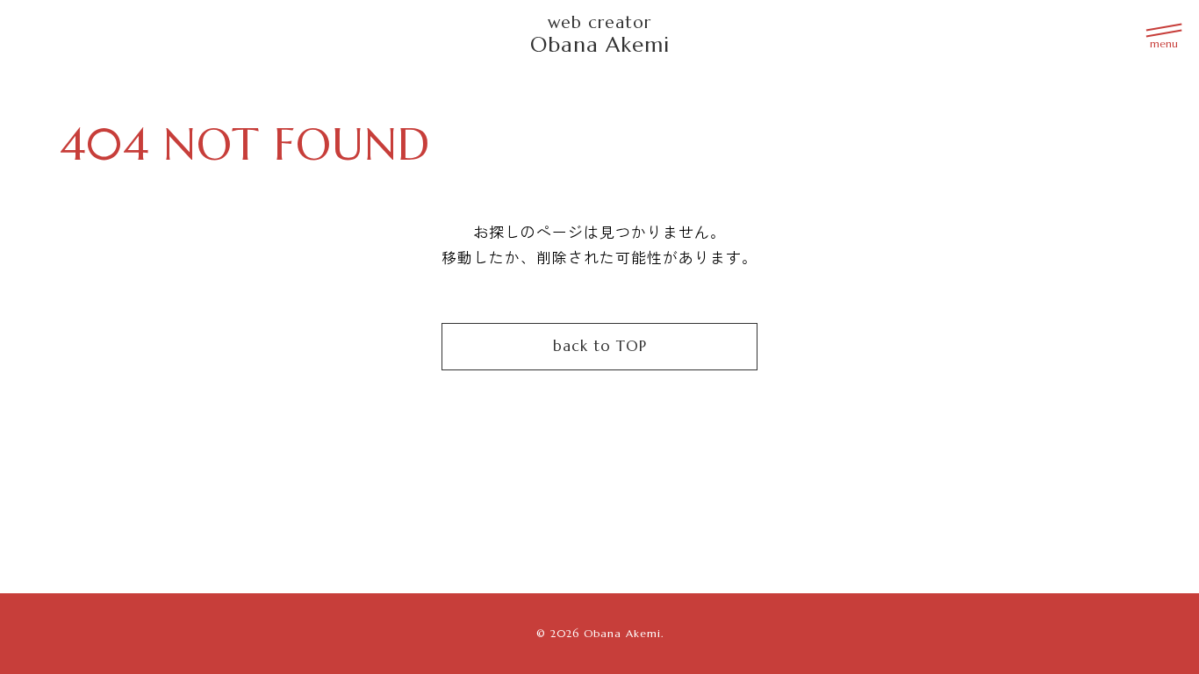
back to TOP (600, 346)
